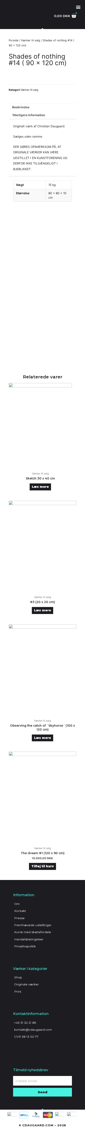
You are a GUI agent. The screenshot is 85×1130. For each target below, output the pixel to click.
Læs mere (40, 486)
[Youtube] (31, 1047)
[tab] (42, 107)
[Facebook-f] (16, 1047)
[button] (78, 6)
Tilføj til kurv (42, 866)
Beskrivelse (20, 107)
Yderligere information (28, 115)
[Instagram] (24, 1047)
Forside (13, 40)
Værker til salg (30, 40)
